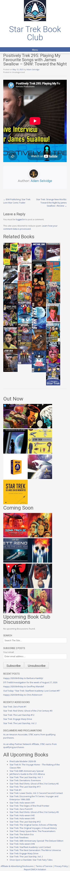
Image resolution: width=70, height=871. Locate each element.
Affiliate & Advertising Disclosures (17, 866)
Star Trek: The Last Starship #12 (18, 714)
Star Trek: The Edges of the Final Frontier (29, 805)
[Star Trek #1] (40, 612)
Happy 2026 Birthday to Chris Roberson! (22, 694)
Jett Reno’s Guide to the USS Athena (27, 774)
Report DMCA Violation (35, 869)
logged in (20, 219)
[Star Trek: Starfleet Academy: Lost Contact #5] (15, 427)
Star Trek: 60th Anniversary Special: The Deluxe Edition (36, 840)
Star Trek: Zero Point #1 (14, 706)
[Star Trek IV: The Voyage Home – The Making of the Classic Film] (15, 536)
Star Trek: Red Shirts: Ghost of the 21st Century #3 (27, 710)
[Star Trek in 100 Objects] (40, 452)
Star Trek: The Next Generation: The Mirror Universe (35, 850)
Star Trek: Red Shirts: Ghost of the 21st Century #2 (34, 783)
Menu (35, 49)
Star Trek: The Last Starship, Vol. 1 (26, 777)
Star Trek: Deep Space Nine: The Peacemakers (33, 831)
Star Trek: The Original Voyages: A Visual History (33, 828)
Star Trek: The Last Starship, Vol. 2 (19, 723)
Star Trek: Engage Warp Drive (17, 719)
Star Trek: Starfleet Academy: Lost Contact (30, 847)
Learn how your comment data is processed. (30, 227)
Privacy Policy (61, 866)
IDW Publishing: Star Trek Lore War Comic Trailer (16, 201)
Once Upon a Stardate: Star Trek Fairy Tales (31, 859)
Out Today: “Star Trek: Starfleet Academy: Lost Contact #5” (31, 690)
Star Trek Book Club (35, 33)
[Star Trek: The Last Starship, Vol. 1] (40, 561)
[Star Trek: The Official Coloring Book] (40, 478)
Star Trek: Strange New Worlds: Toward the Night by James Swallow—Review (51, 202)
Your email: (8, 652)
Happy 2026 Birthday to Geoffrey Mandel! (23, 686)
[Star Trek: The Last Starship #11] (15, 612)
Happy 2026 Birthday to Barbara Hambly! (23, 678)
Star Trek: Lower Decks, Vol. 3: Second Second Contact (36, 793)
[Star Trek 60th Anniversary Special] (40, 536)
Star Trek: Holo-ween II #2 (22, 815)
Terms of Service (44, 866)
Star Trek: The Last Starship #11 (25, 786)
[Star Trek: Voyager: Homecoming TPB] (15, 452)
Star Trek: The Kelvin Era (22, 834)
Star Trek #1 (15, 789)
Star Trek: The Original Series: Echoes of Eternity (33, 824)
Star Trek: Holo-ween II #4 (22, 843)
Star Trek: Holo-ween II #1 (22, 802)
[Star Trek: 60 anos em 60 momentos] (15, 503)
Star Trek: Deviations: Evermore (25, 780)
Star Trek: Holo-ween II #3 (22, 818)
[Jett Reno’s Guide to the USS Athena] (15, 561)
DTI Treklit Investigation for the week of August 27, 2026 (30, 682)
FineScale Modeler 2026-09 (23, 761)
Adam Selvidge (33, 69)
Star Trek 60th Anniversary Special (26, 770)
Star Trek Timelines (19, 837)
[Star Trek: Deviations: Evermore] (15, 587)
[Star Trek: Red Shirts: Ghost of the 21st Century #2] (40, 587)
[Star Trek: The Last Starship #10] (40, 427)
